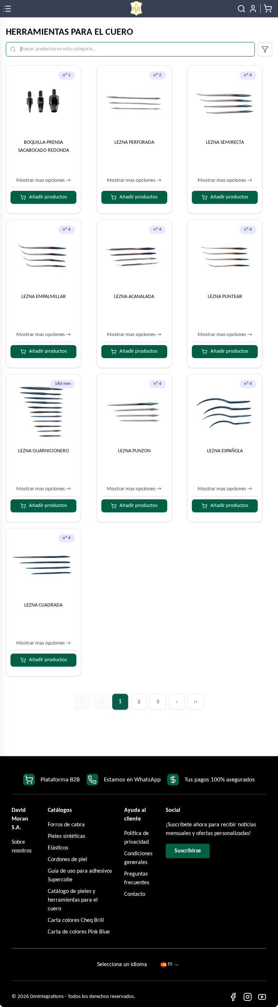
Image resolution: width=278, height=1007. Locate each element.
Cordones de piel (67, 860)
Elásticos (58, 848)
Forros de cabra (66, 825)
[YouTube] (262, 997)
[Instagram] (247, 997)
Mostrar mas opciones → (43, 180)
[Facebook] (233, 997)
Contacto (134, 894)
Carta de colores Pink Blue (79, 932)
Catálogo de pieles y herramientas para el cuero (73, 900)
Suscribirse (187, 851)
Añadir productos (48, 197)
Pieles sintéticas (66, 836)
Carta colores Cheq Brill (76, 920)
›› (195, 702)
